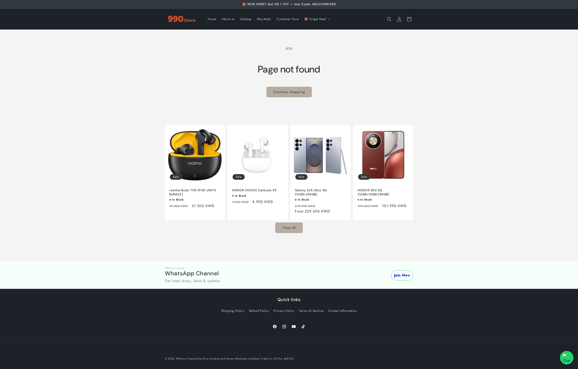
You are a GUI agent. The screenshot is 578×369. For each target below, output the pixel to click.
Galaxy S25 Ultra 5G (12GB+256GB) (311, 192)
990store (181, 358)
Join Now (402, 275)
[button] (316, 19)
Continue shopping (289, 91)
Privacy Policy (284, 310)
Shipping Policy (232, 310)
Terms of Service (311, 310)
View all (289, 227)
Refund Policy (259, 310)
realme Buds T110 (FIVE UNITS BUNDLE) (192, 192)
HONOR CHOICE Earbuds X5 (254, 190)
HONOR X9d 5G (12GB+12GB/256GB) (373, 192)
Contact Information (342, 310)
